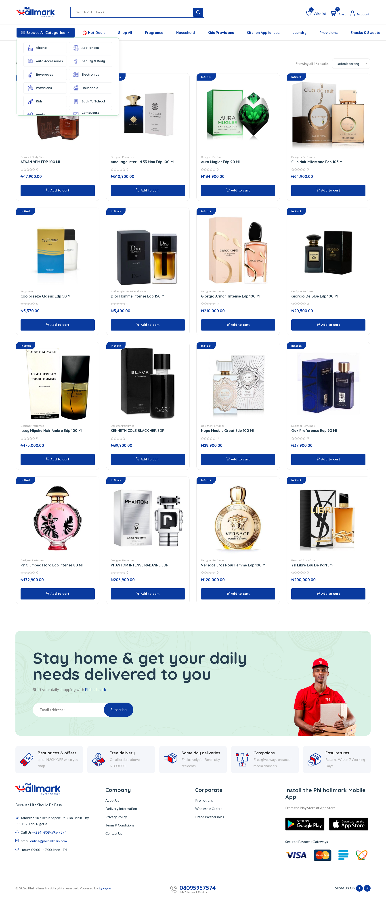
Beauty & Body (93, 61)
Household (90, 88)
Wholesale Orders (208, 809)
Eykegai (105, 888)
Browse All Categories (45, 32)
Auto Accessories (49, 61)
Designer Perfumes (122, 157)
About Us (112, 800)
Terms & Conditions (119, 825)
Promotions (204, 800)
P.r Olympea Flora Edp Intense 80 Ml (52, 565)
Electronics (90, 75)
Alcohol (42, 48)
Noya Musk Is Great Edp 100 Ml (227, 430)
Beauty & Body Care (32, 157)
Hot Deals (96, 32)
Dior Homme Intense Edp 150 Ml (138, 296)
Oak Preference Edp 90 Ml (314, 430)
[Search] (198, 12)
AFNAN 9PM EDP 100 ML (41, 162)
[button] (58, 190)
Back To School (93, 101)
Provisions (44, 88)
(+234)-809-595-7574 (49, 832)
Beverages (44, 75)
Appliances (90, 48)
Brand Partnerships (209, 817)
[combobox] (351, 63)
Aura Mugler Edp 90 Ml (220, 162)
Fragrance (27, 291)
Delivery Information (121, 809)
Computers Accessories (91, 115)
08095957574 (198, 888)
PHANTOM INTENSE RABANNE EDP (139, 565)
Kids (39, 101)
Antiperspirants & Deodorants (129, 291)
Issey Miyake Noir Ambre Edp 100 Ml (51, 430)
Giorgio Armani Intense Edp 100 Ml (230, 296)
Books (40, 115)
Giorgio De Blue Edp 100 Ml (314, 296)
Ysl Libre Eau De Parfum (312, 565)
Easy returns (337, 753)
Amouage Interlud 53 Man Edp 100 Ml (142, 162)
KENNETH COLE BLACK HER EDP (137, 430)
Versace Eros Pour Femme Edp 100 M (233, 565)
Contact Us (113, 833)
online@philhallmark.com (48, 841)
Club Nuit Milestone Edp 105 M (316, 162)
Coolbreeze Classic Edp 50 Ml (46, 296)
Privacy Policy (116, 817)
